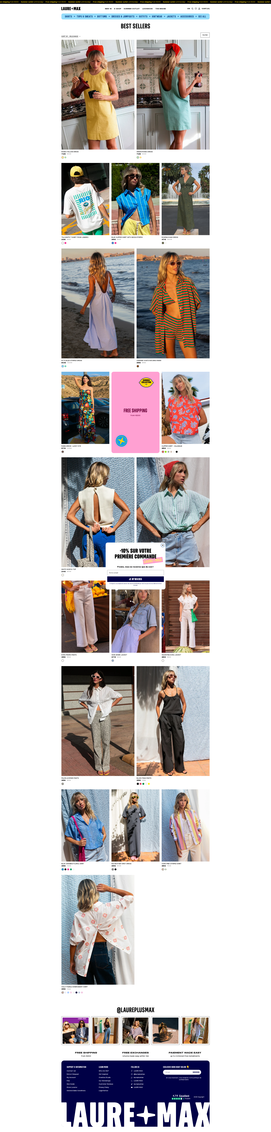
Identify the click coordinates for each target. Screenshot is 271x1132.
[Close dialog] (163, 545)
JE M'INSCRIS (135, 579)
